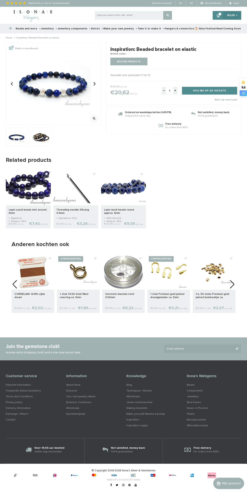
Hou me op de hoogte (209, 91)
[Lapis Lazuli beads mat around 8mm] (28, 187)
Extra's (96, 28)
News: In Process (197, 408)
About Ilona (73, 385)
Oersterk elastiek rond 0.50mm (119, 296)
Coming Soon (232, 28)
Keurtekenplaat (75, 414)
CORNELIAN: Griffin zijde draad (29, 296)
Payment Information (18, 385)
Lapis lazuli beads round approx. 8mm (119, 211)
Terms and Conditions (19, 396)
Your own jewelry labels (81, 396)
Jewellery (47, 28)
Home (9, 38)
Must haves (194, 402)
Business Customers (79, 402)
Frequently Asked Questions (23, 390)
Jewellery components (73, 28)
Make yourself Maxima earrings (145, 414)
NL (180, 3)
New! (219, 28)
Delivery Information (18, 408)
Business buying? (162, 3)
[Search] (167, 15)
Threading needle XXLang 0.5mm (72, 211)
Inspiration (132, 419)
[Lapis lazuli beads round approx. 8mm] (123, 187)
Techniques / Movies (139, 390)
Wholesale (72, 408)
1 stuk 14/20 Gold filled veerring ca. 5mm (74, 296)
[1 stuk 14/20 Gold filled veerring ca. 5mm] (78, 272)
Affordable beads (197, 425)
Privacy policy (14, 402)
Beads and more (27, 28)
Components (195, 390)
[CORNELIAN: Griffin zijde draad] (33, 272)
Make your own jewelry (118, 28)
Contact (10, 419)
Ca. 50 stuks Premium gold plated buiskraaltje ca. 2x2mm (212, 296)
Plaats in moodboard (26, 48)
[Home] (10, 28)
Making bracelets (136, 408)
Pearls (191, 414)
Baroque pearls (196, 419)
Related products (129, 62)
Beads (191, 385)
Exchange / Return (17, 414)
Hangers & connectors (179, 28)
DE (191, 3)
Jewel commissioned (139, 402)
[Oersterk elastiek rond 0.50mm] (123, 272)
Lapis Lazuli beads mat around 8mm (28, 211)
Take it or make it (150, 28)
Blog (129, 385)
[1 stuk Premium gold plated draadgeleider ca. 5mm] (168, 272)
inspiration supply (137, 425)
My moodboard (213, 3)
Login (236, 3)
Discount (71, 390)
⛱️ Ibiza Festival (205, 28)
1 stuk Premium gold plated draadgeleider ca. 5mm (167, 296)
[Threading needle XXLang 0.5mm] (75, 187)
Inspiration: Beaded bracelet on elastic (37, 38)
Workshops (133, 396)
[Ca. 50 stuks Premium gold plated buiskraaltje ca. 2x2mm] (214, 272)
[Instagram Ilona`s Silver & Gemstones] (123, 485)
